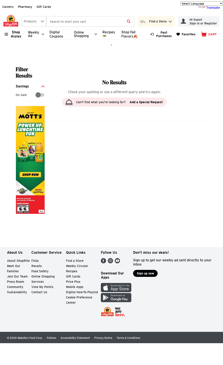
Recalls (36, 266)
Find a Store (75, 260)
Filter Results (24, 72)
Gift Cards (44, 7)
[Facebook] (103, 262)
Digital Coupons (56, 34)
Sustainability (17, 292)
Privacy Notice (103, 337)
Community (15, 287)
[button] (170, 20)
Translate (213, 7)
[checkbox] (18, 95)
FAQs (35, 260)
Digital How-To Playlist (82, 292)
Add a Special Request (146, 102)
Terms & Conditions (128, 337)
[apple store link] (116, 291)
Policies (51, 337)
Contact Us (39, 292)
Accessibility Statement (75, 337)
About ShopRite (18, 260)
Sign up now (145, 273)
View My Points (42, 287)
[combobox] (34, 21)
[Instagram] (110, 262)
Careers (8, 7)
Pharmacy (25, 7)
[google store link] (116, 301)
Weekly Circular (77, 266)
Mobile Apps (74, 287)
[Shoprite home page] (11, 21)
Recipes (71, 271)
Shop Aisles (16, 34)
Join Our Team (17, 276)
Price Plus (73, 281)
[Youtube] (117, 262)
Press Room (15, 281)
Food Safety (40, 271)
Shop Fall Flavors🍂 (129, 34)
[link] (161, 34)
